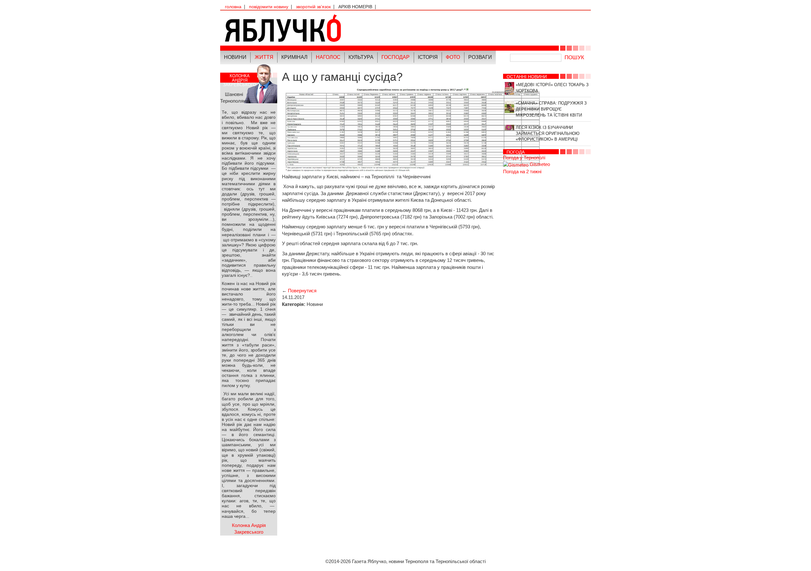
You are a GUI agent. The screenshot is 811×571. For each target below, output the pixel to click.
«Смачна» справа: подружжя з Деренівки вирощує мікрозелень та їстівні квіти (551, 109)
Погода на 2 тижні (522, 171)
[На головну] (313, 28)
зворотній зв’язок (313, 6)
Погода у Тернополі (524, 157)
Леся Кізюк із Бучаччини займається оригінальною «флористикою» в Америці (547, 133)
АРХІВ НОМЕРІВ (355, 6)
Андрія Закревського (239, 80)
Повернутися (302, 290)
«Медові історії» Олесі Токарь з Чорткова (552, 87)
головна (233, 6)
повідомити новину (268, 6)
